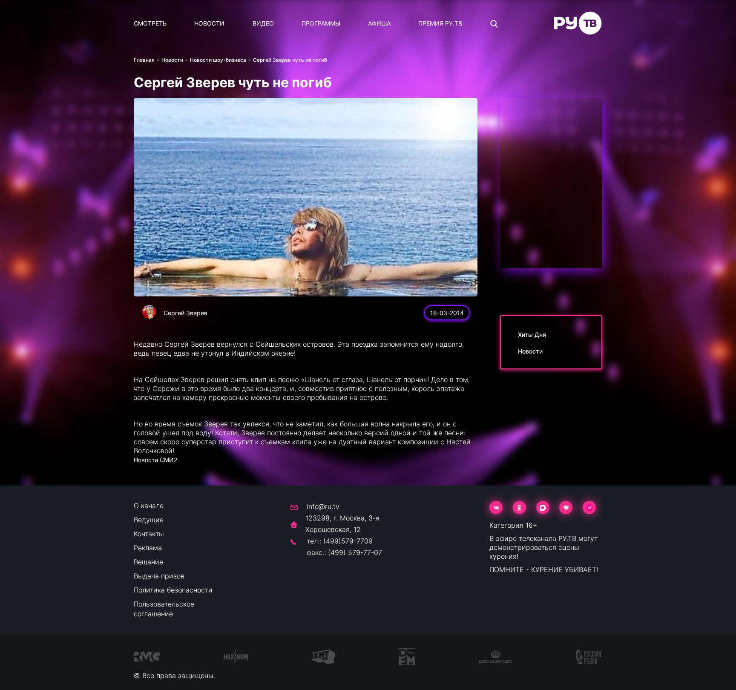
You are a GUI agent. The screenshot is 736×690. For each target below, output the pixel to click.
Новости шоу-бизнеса (218, 60)
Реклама (148, 547)
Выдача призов (159, 576)
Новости (209, 23)
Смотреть (150, 23)
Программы (321, 23)
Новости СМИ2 (155, 459)
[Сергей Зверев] (149, 312)
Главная (144, 60)
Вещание (148, 562)
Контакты (149, 533)
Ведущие (149, 519)
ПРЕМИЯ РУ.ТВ (440, 23)
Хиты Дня (532, 334)
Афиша (379, 23)
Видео (263, 23)
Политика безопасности (173, 590)
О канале (149, 505)
